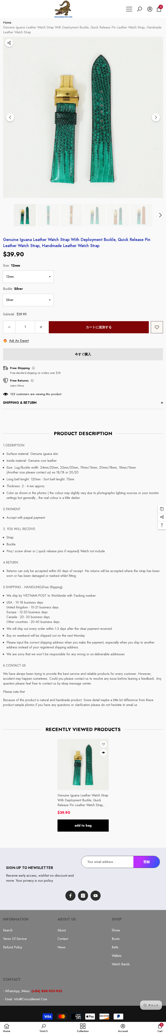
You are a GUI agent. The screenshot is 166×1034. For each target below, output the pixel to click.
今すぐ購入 (83, 354)
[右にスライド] (156, 117)
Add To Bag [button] (83, 825)
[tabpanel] (83, 785)
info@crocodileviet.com (30, 999)
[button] (139, 9)
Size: (11, 265)
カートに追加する (99, 327)
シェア (9, 43)
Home (7, 22)
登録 (146, 861)
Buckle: (13, 288)
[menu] (129, 9)
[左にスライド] (10, 117)
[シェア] (9, 43)
